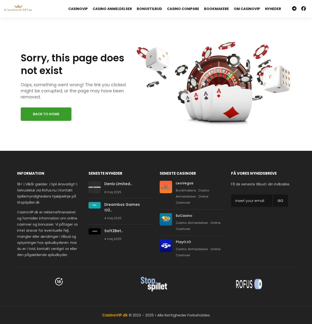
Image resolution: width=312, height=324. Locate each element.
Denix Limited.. (118, 183)
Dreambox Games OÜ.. (122, 207)
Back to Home (46, 114)
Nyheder (273, 8)
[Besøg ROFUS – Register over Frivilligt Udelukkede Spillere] (249, 283)
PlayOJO (183, 241)
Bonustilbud (149, 8)
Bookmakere (216, 8)
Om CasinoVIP (247, 8)
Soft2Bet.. (113, 230)
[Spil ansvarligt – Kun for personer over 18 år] (59, 281)
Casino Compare (183, 8)
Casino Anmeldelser (112, 8)
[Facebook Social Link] (303, 9)
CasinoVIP (78, 8)
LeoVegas (185, 183)
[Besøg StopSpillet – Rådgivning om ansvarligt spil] (154, 283)
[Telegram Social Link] (294, 9)
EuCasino (184, 215)
